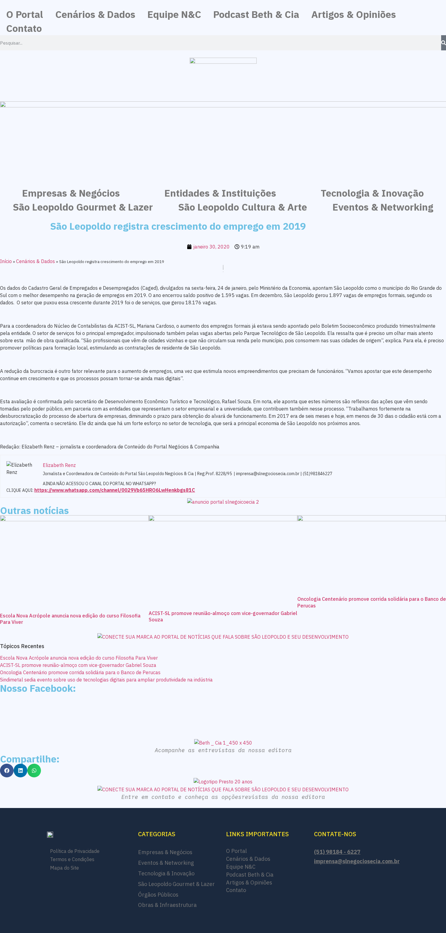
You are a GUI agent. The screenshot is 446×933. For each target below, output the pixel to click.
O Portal (24, 14)
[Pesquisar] (443, 42)
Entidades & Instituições (220, 193)
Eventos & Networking (383, 207)
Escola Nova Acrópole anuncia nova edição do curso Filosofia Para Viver (79, 658)
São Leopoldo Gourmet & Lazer (83, 207)
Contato (24, 28)
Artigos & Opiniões (353, 14)
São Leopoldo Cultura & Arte (242, 207)
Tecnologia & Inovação (372, 193)
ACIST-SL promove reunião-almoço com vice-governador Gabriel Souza (78, 665)
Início (6, 261)
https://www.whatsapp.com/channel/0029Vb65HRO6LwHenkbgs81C (114, 490)
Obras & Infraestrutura (167, 904)
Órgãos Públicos (158, 894)
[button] (7, 770)
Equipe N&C (174, 14)
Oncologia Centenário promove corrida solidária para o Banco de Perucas (80, 672)
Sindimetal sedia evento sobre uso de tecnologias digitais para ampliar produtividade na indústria (106, 680)
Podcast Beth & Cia (256, 14)
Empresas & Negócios (71, 193)
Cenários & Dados (95, 14)
